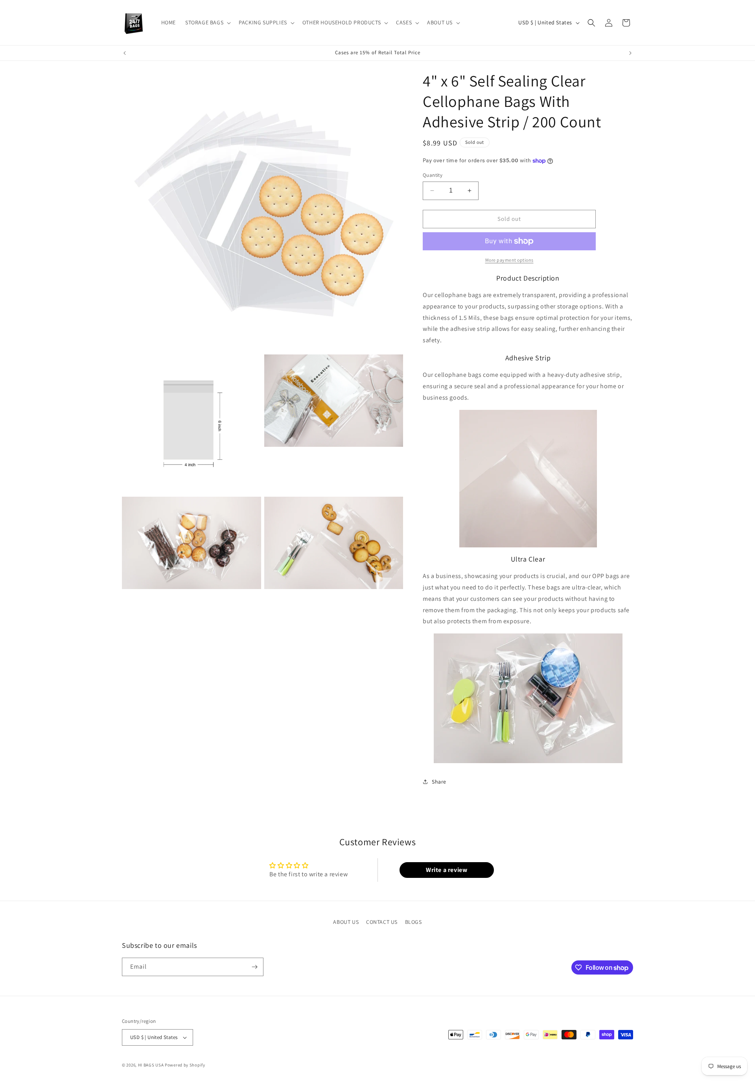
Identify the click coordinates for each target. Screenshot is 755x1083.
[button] (207, 22)
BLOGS (413, 921)
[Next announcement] (630, 53)
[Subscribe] (254, 967)
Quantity (432, 175)
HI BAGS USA (151, 1065)
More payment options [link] (509, 260)
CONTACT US (382, 921)
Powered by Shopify (185, 1065)
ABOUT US (346, 921)
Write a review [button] (446, 870)
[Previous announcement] (124, 53)
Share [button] (439, 781)
